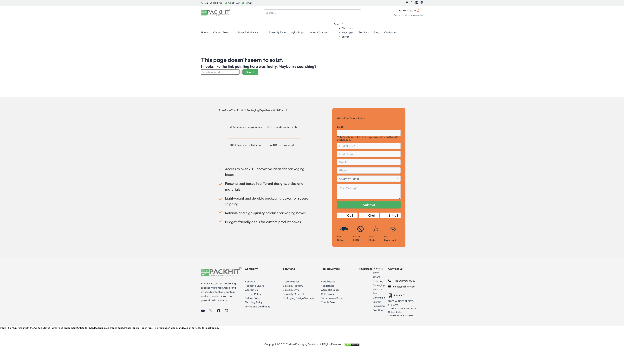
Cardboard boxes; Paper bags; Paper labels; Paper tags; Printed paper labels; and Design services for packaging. (154, 327)
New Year (347, 32)
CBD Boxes (327, 294)
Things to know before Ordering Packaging (378, 277)
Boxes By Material (293, 294)
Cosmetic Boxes (330, 289)
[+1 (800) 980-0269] (401, 281)
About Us (250, 281)
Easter (345, 36)
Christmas (348, 28)
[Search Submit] (241, 72)
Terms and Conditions (257, 306)
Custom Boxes (221, 32)
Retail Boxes (328, 281)
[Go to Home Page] (216, 12)
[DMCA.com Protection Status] (352, 344)
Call (350, 215)
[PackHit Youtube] (407, 3)
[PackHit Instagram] (421, 3)
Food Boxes (327, 285)
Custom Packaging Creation (378, 306)
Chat (371, 215)
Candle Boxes (329, 302)
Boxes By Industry (293, 285)
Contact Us (251, 289)
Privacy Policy (253, 294)
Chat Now (234, 2)
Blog (376, 32)
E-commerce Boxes (332, 298)
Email (249, 2)
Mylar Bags (297, 32)
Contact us (390, 32)
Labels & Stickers (319, 32)
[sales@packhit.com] (401, 287)
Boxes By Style (277, 32)
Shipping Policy (253, 302)
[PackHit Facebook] (417, 3)
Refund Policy (253, 298)
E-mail (393, 215)
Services (364, 32)
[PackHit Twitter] (412, 3)
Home (204, 32)
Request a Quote (254, 285)
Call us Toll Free (213, 2)
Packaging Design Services (298, 298)
